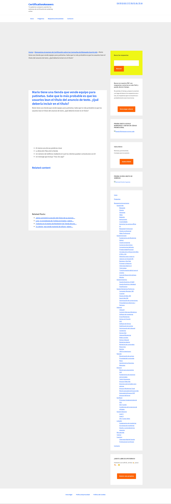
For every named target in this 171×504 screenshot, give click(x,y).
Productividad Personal (126, 249)
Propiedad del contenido (126, 358)
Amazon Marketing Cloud (127, 388)
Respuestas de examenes (121, 203)
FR (120, 3)
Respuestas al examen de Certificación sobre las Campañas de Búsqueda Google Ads (66, 52)
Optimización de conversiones (128, 300)
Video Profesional (124, 233)
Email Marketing (124, 317)
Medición (122, 217)
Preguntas (117, 199)
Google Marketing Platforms (125, 289)
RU (132, 3)
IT (127, 3)
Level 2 (121, 416)
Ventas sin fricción (124, 319)
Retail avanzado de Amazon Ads (129, 391)
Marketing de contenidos (126, 344)
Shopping (122, 212)
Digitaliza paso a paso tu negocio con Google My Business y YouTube (126, 259)
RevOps (121, 349)
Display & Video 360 (125, 296)
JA (141, 3)
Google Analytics (122, 280)
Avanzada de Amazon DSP (127, 393)
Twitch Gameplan (124, 379)
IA (120, 226)
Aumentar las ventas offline (127, 224)
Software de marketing (126, 314)
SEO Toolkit (123, 405)
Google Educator (122, 412)
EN (118, 3)
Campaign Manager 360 (126, 291)
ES (123, 3)
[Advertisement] (81, 38)
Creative (121, 293)
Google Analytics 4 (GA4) (126, 282)
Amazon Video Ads (124, 381)
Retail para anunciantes (126, 370)
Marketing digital (124, 342)
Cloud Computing (124, 242)
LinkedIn (119, 421)
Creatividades (123, 222)
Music (121, 361)
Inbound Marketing (125, 335)
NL (137, 3)
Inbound (121, 310)
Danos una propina (126, 476)
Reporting (122, 347)
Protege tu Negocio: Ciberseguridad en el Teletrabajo (125, 266)
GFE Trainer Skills (124, 418)
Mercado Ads (120, 432)
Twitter (119, 435)
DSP (120, 372)
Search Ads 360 (123, 298)
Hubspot (119, 307)
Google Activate (121, 236)
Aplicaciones (123, 219)
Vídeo (121, 215)
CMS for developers (125, 351)
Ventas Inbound (124, 340)
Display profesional (125, 231)
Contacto (117, 446)
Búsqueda (122, 208)
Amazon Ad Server (124, 395)
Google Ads (120, 205)
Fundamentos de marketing (127, 423)
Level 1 (121, 414)
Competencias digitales (126, 247)
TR (139, 3)
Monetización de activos (126, 356)
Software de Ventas (125, 324)
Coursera (119, 437)
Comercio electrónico (126, 245)
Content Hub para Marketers (128, 312)
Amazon (119, 368)
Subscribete (126, 162)
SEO (120, 321)
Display (121, 210)
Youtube (119, 354)
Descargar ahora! (126, 109)
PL (134, 3)
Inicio (115, 195)
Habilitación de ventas (126, 326)
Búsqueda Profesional (126, 229)
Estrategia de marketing (126, 425)
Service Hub (122, 333)
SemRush (119, 398)
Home (30, 52)
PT (129, 3)
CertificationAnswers (41, 4)
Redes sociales (123, 337)
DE (125, 3)
